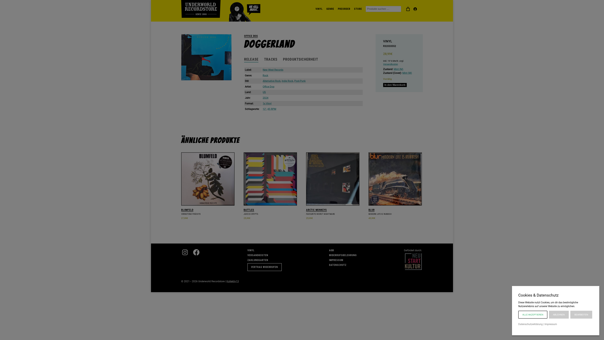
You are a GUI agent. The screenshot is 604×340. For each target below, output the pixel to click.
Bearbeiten (581, 314)
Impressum (551, 324)
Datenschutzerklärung (530, 324)
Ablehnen (559, 314)
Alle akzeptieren (532, 314)
